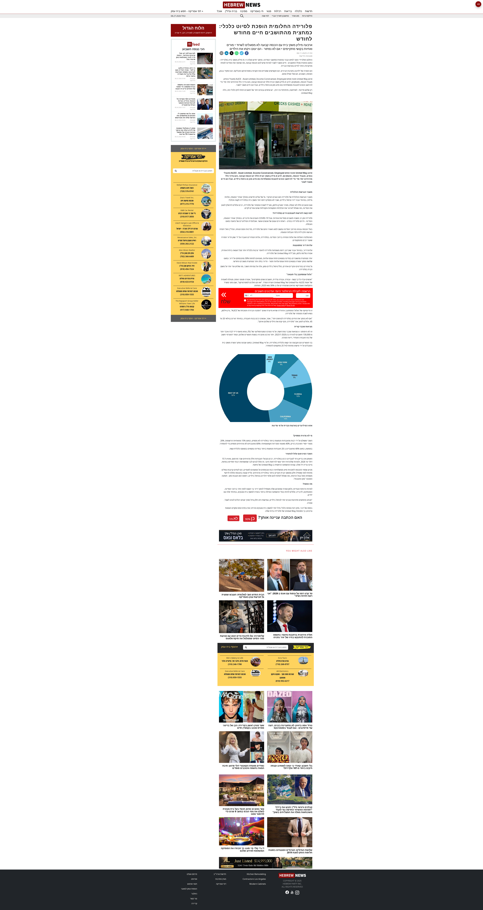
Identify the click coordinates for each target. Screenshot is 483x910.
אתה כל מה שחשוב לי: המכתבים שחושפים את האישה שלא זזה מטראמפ (185, 115)
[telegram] (242, 53)
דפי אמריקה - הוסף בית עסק (193, 148)
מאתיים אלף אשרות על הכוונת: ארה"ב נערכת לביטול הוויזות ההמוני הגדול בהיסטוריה (186, 102)
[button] (246, 295)
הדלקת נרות (307, 16)
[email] (221, 53)
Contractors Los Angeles (254, 879)
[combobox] (193, 170)
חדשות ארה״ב (220, 874)
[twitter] (232, 53)
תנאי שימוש (192, 883)
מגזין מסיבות (220, 879)
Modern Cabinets (257, 883)
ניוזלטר (194, 893)
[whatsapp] (237, 53)
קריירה (194, 903)
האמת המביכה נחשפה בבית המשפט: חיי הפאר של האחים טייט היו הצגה (185, 86)
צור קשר (193, 898)
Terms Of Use (291, 305)
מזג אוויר (295, 16)
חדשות (308, 11)
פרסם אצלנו (192, 874)
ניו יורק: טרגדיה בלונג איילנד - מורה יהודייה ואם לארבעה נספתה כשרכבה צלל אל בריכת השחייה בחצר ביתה (185, 72)
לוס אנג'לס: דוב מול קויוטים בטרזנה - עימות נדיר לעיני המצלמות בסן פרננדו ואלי (185, 56)
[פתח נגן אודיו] (478, 4)
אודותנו (194, 879)
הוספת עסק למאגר (189, 888)
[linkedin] (227, 53)
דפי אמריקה (221, 883)
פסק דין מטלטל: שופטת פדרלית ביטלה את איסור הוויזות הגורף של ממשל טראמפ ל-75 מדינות (185, 131)
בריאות (288, 11)
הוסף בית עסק (229, 646)
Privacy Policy (281, 305)
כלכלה (298, 11)
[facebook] (247, 53)
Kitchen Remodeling (256, 874)
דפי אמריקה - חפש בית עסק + (187, 11)
